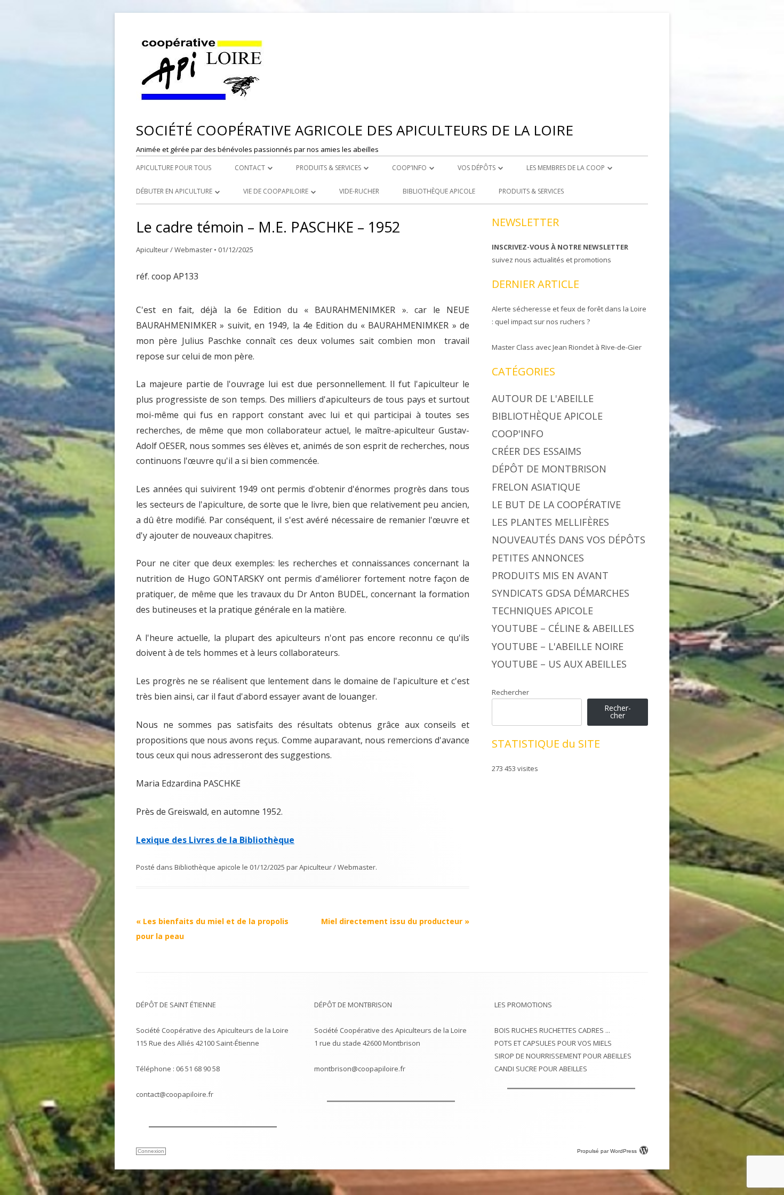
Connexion (151, 1151)
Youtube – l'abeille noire (557, 646)
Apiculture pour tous (173, 167)
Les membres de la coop (565, 167)
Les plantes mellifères (550, 522)
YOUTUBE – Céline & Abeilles (563, 628)
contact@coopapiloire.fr (174, 1094)
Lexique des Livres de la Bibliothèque (215, 840)
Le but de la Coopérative (556, 504)
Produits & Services (328, 167)
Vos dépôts (476, 167)
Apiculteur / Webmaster (174, 249)
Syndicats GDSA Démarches (560, 593)
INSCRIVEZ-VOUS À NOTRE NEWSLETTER (560, 247)
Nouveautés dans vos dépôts (568, 539)
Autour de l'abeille (543, 398)
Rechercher (510, 692)
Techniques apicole (542, 610)
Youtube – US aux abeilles (559, 663)
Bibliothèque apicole (439, 191)
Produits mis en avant (550, 575)
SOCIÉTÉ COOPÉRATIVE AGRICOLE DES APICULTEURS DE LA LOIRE (354, 130)
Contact (250, 167)
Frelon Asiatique (536, 486)
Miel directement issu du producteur (395, 921)
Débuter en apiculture (174, 191)
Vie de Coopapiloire (275, 191)
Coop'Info (517, 433)
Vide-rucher (359, 191)
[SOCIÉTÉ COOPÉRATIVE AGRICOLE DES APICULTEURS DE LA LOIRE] (202, 100)
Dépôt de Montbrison (549, 468)
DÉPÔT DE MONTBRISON (353, 1004)
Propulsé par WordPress (607, 1151)
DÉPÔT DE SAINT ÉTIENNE (176, 1004)
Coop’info (409, 167)
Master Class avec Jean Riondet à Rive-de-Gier (567, 347)
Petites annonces (538, 557)
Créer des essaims (536, 451)
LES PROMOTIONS (523, 1004)
